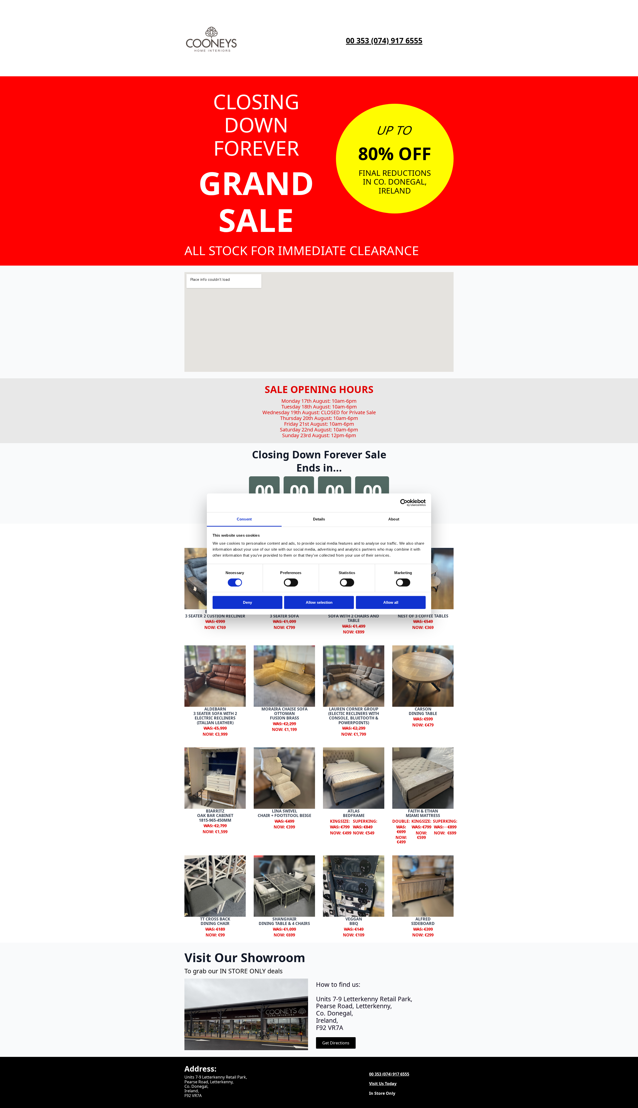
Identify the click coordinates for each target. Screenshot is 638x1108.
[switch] (291, 583)
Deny (247, 602)
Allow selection (319, 602)
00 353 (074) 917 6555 (384, 40)
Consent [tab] (244, 519)
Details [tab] (319, 519)
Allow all (390, 602)
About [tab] (393, 519)
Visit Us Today (383, 1083)
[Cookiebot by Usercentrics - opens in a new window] (404, 502)
